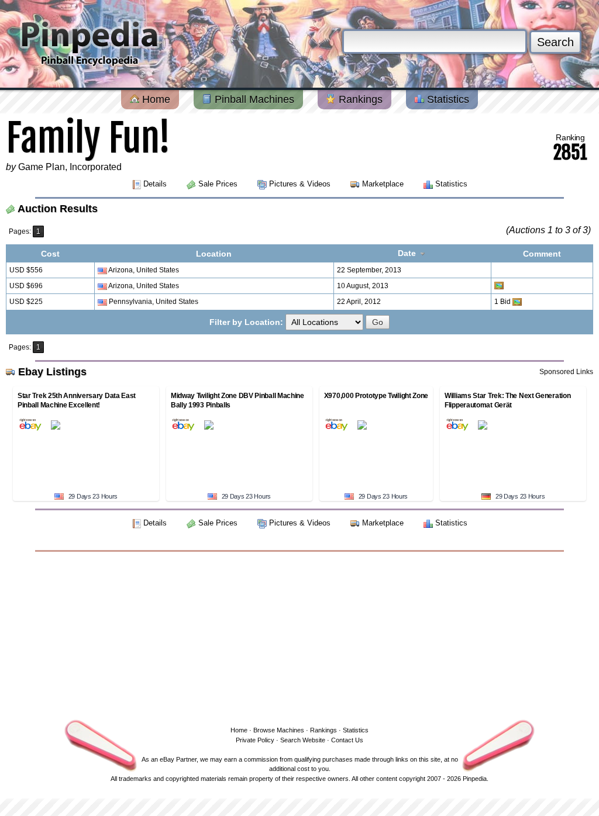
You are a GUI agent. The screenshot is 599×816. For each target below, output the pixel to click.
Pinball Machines (253, 99)
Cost (50, 253)
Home (154, 99)
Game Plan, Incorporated (70, 167)
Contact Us (347, 740)
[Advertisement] (299, 636)
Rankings (359, 99)
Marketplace (383, 183)
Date (408, 253)
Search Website (302, 740)
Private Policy (255, 740)
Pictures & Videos (300, 183)
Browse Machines (278, 730)
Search (555, 42)
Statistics (446, 99)
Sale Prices (218, 183)
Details (155, 183)
